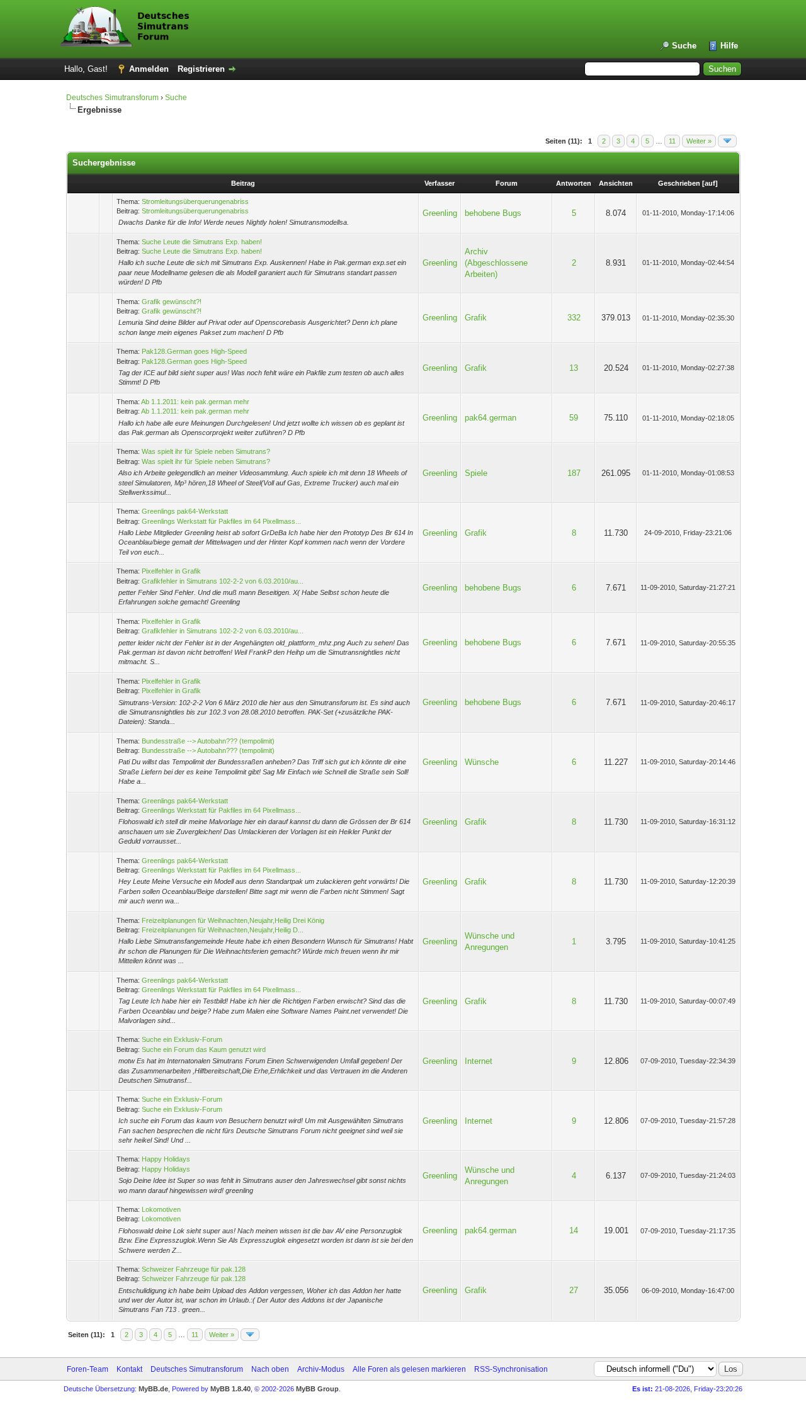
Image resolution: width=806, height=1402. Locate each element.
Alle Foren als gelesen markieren (409, 1369)
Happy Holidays (166, 1159)
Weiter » (699, 141)
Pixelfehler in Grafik (171, 571)
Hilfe (729, 45)
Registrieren (201, 69)
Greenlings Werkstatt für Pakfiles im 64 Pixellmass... (221, 521)
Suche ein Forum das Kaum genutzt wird (204, 1049)
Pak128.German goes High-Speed (194, 351)
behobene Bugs (493, 213)
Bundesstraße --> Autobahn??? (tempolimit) (208, 741)
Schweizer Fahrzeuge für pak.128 (194, 1269)
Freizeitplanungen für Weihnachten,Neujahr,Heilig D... (223, 930)
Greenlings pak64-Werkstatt (185, 511)
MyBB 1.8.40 (230, 1389)
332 (574, 317)
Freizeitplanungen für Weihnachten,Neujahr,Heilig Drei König (233, 920)
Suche (684, 45)
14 (573, 1230)
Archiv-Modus (320, 1369)
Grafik (476, 317)
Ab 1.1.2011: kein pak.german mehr (195, 401)
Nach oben (270, 1369)
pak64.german (490, 417)
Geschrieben (679, 183)
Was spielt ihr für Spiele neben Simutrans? (206, 451)
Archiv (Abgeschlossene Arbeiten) (496, 263)
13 (573, 368)
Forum (507, 183)
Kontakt (129, 1369)
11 (672, 141)
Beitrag (243, 183)
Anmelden (149, 69)
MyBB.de (153, 1389)
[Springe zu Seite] (727, 141)
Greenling (440, 213)
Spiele (476, 473)
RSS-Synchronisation (511, 1369)
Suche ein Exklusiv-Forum (182, 1039)
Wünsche (482, 762)
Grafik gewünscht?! (172, 301)
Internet (478, 1061)
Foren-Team (87, 1369)
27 (573, 1290)
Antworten (573, 183)
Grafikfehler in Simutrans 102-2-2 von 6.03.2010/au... (223, 581)
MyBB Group (317, 1389)
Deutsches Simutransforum (112, 97)
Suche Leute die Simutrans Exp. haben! (202, 242)
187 (574, 473)
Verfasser (439, 183)
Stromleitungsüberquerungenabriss (195, 201)
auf (710, 183)
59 (573, 417)
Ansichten (616, 183)
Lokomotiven (161, 1209)
